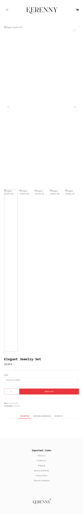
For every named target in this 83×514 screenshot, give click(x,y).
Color (6, 375)
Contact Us (41, 460)
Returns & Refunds (41, 471)
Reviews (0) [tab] (58, 416)
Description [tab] (24, 416)
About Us (41, 456)
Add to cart (49, 391)
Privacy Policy (41, 475)
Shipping (41, 465)
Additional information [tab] (42, 416)
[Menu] (7, 10)
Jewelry (17, 406)
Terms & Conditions (41, 480)
